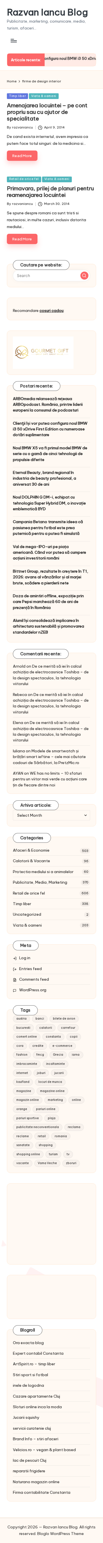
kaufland (22, 1082)
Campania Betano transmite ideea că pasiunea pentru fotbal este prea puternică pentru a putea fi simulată (48, 527)
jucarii (59, 1073)
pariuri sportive (27, 1118)
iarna (76, 1055)
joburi (41, 1073)
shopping (46, 1145)
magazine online (52, 1091)
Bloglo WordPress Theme (60, 1533)
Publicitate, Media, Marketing (40, 882)
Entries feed (30, 968)
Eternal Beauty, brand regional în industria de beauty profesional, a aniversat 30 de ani (44, 478)
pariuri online (46, 1109)
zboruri (71, 1163)
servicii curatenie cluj (32, 1428)
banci (39, 1018)
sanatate (23, 1145)
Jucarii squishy (26, 1417)
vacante (22, 1163)
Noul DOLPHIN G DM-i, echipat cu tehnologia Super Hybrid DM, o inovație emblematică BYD (49, 502)
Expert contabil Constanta (38, 1353)
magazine (23, 1091)
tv (68, 1154)
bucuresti (23, 1028)
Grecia (58, 1055)
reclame (22, 1136)
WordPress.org (32, 989)
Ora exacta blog (28, 1342)
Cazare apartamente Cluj (36, 1396)
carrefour (68, 1028)
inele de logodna (28, 1385)
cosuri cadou (51, 310)
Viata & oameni (43, 96)
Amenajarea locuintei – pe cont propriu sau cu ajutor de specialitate (47, 112)
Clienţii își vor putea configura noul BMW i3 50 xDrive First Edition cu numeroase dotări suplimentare (50, 429)
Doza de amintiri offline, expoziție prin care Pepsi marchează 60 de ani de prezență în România (48, 601)
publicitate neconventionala (37, 1127)
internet (22, 1073)
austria (21, 1018)
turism (53, 1154)
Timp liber (17, 96)
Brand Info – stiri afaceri (35, 1438)
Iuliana (19, 750)
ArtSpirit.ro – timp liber (34, 1363)
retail (42, 1136)
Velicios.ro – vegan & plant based (44, 1449)
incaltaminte (55, 1064)
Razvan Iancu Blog (47, 12)
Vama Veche (47, 1163)
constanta (53, 1036)
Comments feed (34, 979)
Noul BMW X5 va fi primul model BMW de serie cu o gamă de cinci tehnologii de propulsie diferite (50, 453)
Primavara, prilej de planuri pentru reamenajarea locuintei (50, 191)
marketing (55, 1100)
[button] (84, 276)
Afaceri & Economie (31, 850)
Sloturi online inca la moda (37, 1406)
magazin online (27, 1100)
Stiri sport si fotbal (30, 1374)
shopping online (28, 1154)
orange (21, 1109)
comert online (26, 1036)
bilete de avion (64, 1018)
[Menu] (13, 40)
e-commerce (62, 1046)
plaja (52, 1118)
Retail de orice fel (24, 179)
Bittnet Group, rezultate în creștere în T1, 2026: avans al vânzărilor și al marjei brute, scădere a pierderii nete (50, 577)
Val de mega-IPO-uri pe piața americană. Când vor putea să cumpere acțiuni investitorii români (49, 552)
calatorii (45, 1028)
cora (19, 1046)
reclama (74, 1127)
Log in (24, 957)
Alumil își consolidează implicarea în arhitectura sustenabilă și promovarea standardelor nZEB (48, 626)
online (76, 1100)
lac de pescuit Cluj (29, 1460)
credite (37, 1046)
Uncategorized (27, 914)
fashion (21, 1055)
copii (74, 1036)
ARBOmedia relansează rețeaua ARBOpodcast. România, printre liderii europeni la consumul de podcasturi (48, 404)
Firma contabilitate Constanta (41, 1492)
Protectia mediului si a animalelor (43, 871)
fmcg (40, 1055)
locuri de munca (50, 1082)
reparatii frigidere (29, 1470)
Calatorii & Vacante (31, 860)
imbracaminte (26, 1064)
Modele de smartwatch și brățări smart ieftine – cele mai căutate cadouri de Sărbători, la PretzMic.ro (49, 756)
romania (61, 1136)
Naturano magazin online (36, 1481)
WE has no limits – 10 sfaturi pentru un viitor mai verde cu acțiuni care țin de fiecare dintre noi (50, 779)
